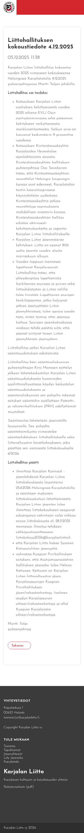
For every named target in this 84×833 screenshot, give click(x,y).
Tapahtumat (12, 750)
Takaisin (17, 645)
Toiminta (9, 746)
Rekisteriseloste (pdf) (19, 787)
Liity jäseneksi (13, 758)
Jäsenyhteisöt (13, 754)
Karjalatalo (11, 761)
